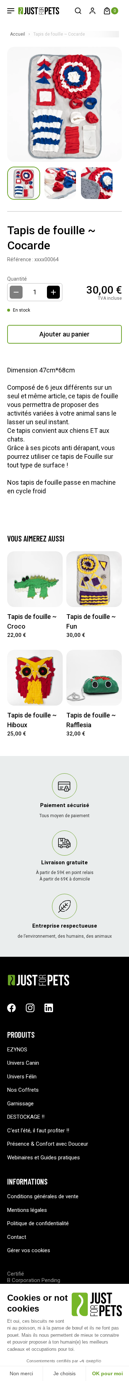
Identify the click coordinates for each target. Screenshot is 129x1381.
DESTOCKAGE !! (25, 1117)
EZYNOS (17, 1049)
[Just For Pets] (33, 10)
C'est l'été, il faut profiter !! (38, 1130)
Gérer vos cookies (28, 1250)
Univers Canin (23, 1063)
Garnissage (20, 1103)
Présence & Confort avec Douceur (47, 1144)
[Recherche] (78, 11)
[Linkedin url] (48, 1008)
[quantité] (53, 292)
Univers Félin (22, 1076)
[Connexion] (92, 11)
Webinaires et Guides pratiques (43, 1157)
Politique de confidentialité (38, 1223)
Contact (16, 1237)
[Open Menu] (11, 11)
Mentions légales (27, 1210)
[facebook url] (11, 1008)
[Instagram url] (30, 1008)
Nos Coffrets (23, 1090)
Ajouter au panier (64, 334)
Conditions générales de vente (42, 1196)
